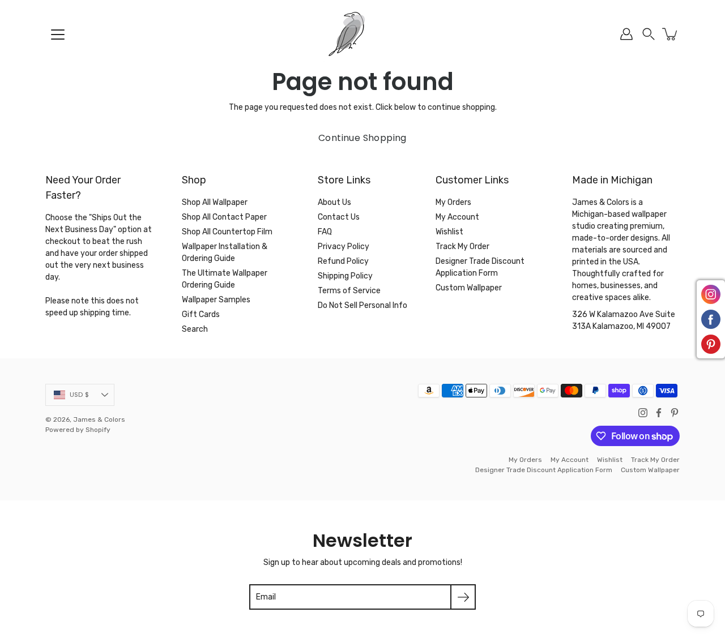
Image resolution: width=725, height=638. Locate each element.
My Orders (453, 202)
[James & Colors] (362, 34)
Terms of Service (349, 291)
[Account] (626, 34)
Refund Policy (343, 261)
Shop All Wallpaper (215, 202)
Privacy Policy (343, 246)
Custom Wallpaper (469, 288)
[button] (648, 34)
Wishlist (449, 232)
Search (195, 329)
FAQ (325, 232)
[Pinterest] (674, 412)
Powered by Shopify (77, 430)
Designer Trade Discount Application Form (543, 470)
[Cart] (671, 34)
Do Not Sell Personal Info (362, 305)
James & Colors (99, 419)
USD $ (79, 394)
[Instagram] (643, 412)
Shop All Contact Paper (224, 217)
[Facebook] (659, 412)
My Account (457, 217)
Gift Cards (201, 314)
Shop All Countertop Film (227, 232)
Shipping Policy (345, 276)
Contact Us (339, 217)
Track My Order (462, 246)
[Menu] (57, 34)
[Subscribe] (463, 597)
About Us (334, 202)
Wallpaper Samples (216, 300)
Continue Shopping (362, 137)
